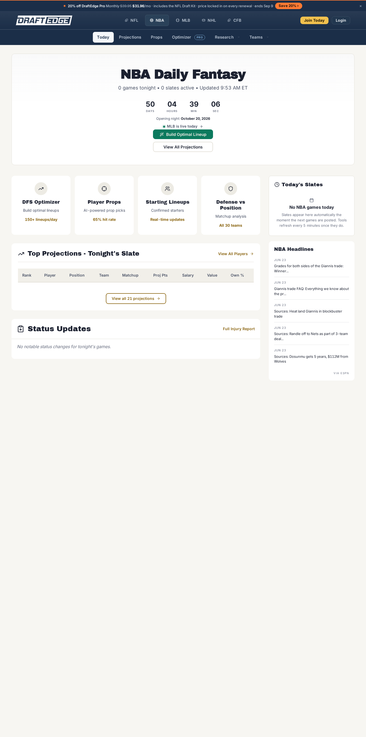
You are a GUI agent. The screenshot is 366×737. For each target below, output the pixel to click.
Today (103, 37)
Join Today (314, 20)
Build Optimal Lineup (186, 134)
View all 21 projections (133, 298)
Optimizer (187, 37)
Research (224, 37)
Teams (256, 37)
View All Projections (183, 147)
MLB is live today (182, 126)
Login (341, 20)
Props (156, 37)
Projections (130, 37)
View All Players (233, 253)
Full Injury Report (239, 328)
